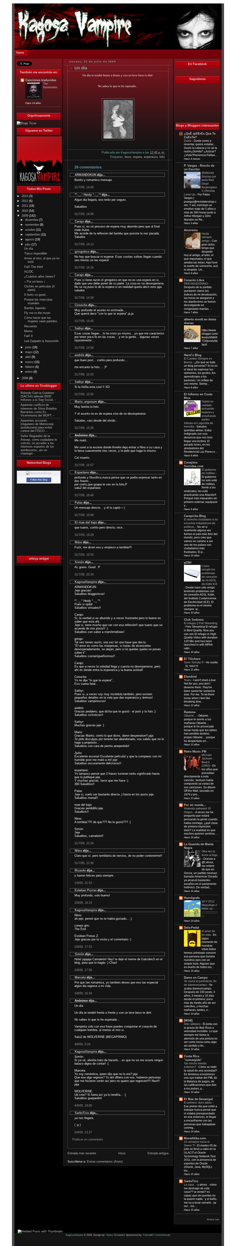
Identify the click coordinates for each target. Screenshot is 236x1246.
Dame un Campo (196, 977)
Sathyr (79, 328)
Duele (188, 140)
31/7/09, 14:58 (84, 347)
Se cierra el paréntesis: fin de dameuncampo (200, 983)
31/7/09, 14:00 (84, 187)
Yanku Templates (115, 1235)
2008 (25, 378)
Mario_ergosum (86, 401)
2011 (25, 205)
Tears (188, 680)
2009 (25, 215)
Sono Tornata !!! (194, 662)
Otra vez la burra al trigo (210, 853)
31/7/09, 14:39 (84, 297)
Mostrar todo (213, 1219)
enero (29, 371)
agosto (30, 239)
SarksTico (82, 1113)
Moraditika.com (195, 1138)
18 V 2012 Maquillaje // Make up (209, 905)
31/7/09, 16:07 (84, 465)
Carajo (79, 221)
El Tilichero (192, 659)
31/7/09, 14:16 (84, 267)
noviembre (32, 224)
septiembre (33, 234)
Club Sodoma (194, 619)
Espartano (82, 472)
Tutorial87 (148, 1235)
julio (28, 244)
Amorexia (191, 230)
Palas (79, 502)
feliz (162, 157)
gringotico (82, 251)
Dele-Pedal (191, 927)
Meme (28, 331)
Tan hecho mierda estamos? (195, 1065)
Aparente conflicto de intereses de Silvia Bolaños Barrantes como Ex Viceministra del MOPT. (39, 410)
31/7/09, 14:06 (84, 214)
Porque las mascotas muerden (38, 301)
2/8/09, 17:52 (83, 946)
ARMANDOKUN (85, 175)
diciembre (32, 219)
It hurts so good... (36, 294)
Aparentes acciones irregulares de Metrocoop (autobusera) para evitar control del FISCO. (37, 426)
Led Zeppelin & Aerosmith (41, 341)
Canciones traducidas (40, 80)
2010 (25, 211)
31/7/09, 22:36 (84, 863)
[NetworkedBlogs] (38, 473)
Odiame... (190, 715)
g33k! (188, 562)
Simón (79, 562)
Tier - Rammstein (50, 85)
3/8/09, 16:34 (83, 993)
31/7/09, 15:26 (84, 428)
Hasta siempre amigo (207, 237)
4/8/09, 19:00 (83, 1105)
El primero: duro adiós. (198, 1102)
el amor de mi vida (208, 933)
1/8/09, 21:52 (83, 883)
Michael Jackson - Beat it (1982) (208, 760)
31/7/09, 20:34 (84, 574)
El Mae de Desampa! (198, 1099)
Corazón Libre (194, 280)
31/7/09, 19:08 (84, 515)
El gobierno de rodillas (209, 471)
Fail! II (28, 336)
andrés (79, 355)
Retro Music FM (195, 751)
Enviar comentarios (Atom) (105, 1161)
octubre (30, 229)
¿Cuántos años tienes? (39, 276)
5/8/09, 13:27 (83, 1132)
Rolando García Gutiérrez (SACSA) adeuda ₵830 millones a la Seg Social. (37, 396)
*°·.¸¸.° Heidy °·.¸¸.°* (88, 194)
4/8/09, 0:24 (82, 1044)
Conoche (81, 305)
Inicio (121, 1153)
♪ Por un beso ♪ (34, 281)
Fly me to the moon (37, 313)
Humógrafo (192, 898)
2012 (25, 201)
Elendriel (190, 676)
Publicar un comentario (87, 1139)
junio (28, 347)
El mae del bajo (86, 522)
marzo (29, 362)
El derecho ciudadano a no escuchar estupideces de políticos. (201, 523)
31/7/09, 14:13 (84, 244)
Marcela (80, 977)
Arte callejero (192, 1024)
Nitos (78, 542)
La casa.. (190, 1184)
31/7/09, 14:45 (84, 321)
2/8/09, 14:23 (83, 902)
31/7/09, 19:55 (84, 554)
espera (137, 157)
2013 (25, 196)
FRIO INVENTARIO (196, 283)
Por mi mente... (195, 805)
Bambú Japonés (35, 308)
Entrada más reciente (82, 1153)
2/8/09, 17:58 (83, 970)
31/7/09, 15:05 (84, 394)
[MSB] (188, 1020)
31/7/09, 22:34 (84, 843)
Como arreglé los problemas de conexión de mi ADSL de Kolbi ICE (209, 575)
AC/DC (28, 271)
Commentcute (162, 1235)
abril (28, 357)
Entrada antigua (158, 1153)
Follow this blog (38, 479)
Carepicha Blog (195, 516)
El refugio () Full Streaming (200, 623)
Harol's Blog (192, 355)
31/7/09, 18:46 (84, 495)
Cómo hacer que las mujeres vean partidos (40, 319)
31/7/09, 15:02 (84, 374)
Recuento (30, 326)
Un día (28, 248)
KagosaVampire (86, 582)
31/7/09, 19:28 (84, 535)
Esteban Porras (86, 890)
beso (128, 157)
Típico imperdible (35, 253)
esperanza (151, 157)
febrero (30, 367)
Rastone (189, 712)
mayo (29, 352)
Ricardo (80, 870)
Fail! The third (33, 267)
